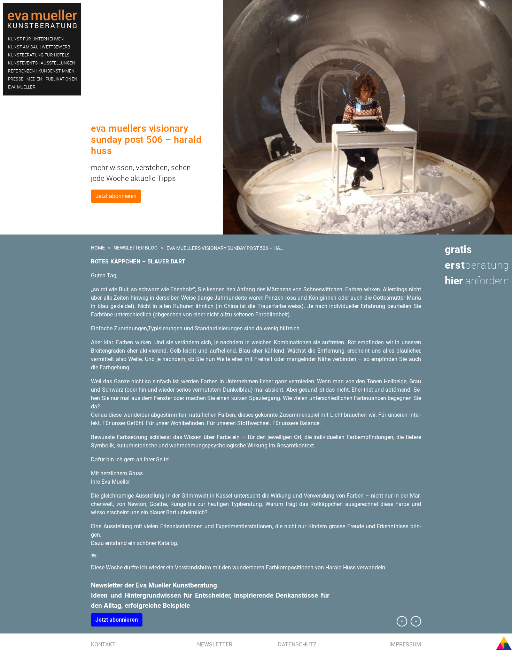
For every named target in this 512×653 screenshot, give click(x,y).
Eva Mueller (22, 87)
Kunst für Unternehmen (36, 39)
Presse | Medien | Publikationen (42, 79)
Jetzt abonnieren (116, 196)
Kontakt (103, 644)
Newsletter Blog (136, 248)
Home (98, 248)
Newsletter (214, 644)
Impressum (405, 644)
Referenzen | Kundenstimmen (41, 71)
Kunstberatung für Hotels (38, 55)
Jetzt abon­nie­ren (116, 619)
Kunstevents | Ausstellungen (41, 63)
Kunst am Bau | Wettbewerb (39, 47)
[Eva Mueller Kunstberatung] (42, 18)
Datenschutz (297, 644)
